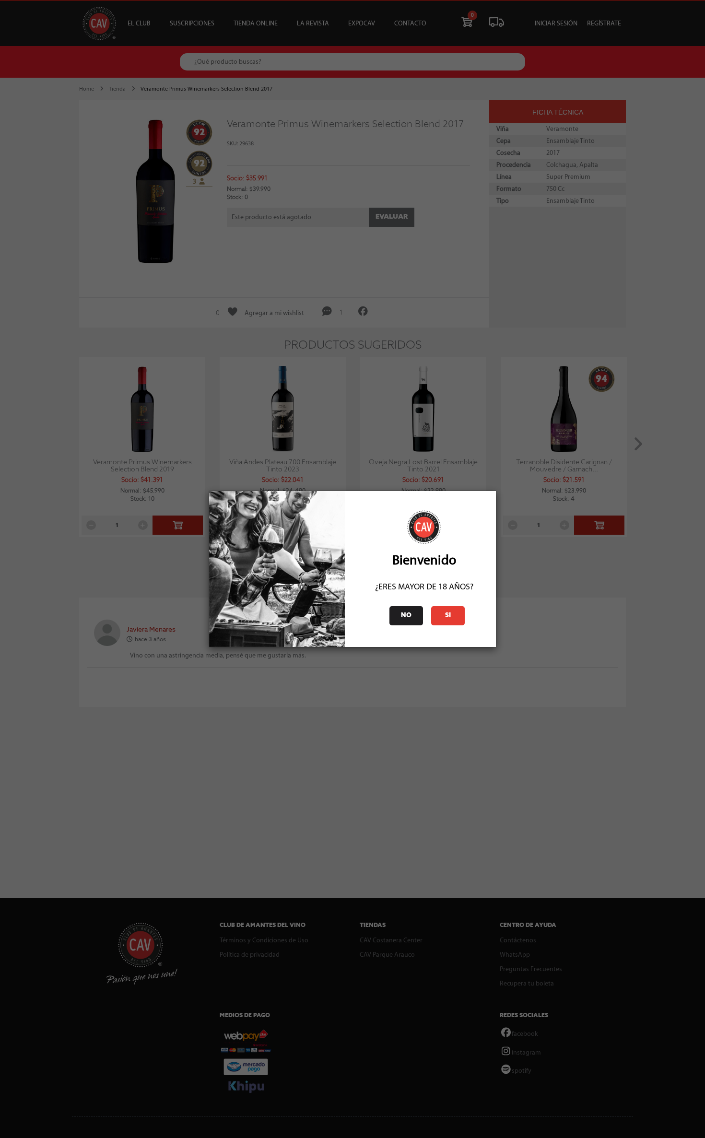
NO (406, 615)
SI (448, 615)
